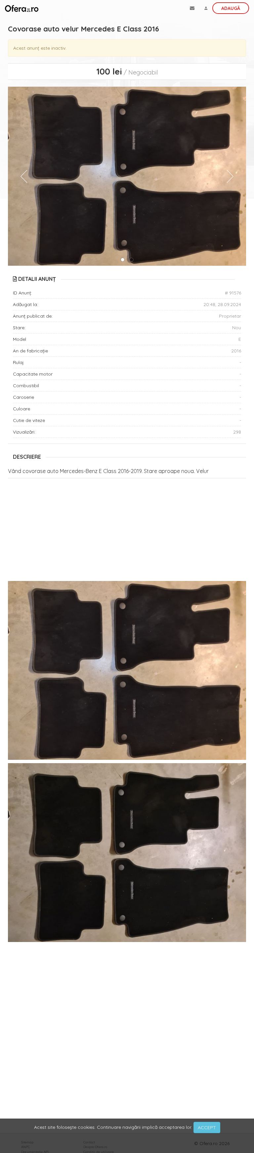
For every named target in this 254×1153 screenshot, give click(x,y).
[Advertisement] (127, 531)
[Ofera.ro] (21, 8)
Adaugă (230, 8)
